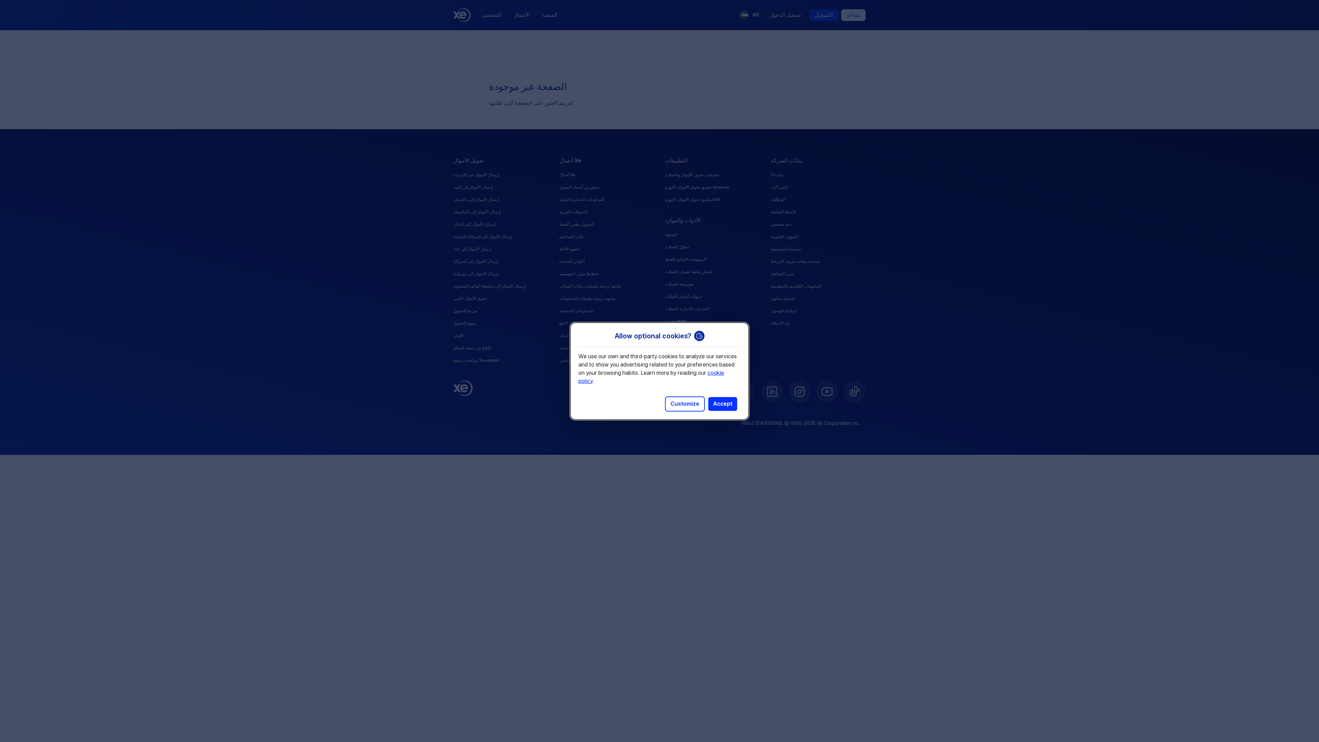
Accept (722, 404)
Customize (684, 404)
